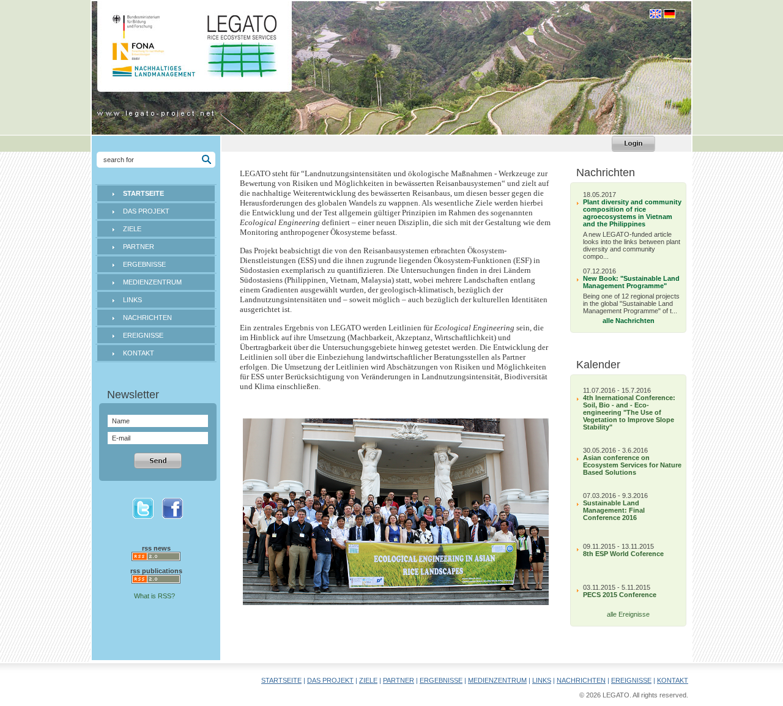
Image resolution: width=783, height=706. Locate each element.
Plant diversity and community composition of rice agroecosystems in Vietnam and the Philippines (632, 213)
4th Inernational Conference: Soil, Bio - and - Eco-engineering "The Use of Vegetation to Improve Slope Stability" (629, 412)
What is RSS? (154, 596)
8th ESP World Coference (623, 553)
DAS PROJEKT (146, 211)
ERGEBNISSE (144, 264)
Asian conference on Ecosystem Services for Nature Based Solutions (632, 465)
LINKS (132, 299)
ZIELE (132, 228)
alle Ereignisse (628, 614)
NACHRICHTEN (147, 317)
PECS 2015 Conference (619, 594)
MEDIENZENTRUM (152, 282)
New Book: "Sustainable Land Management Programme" (631, 282)
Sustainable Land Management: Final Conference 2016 (614, 510)
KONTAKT (138, 353)
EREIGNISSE (143, 335)
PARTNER (138, 246)
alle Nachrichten (629, 320)
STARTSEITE (281, 680)
